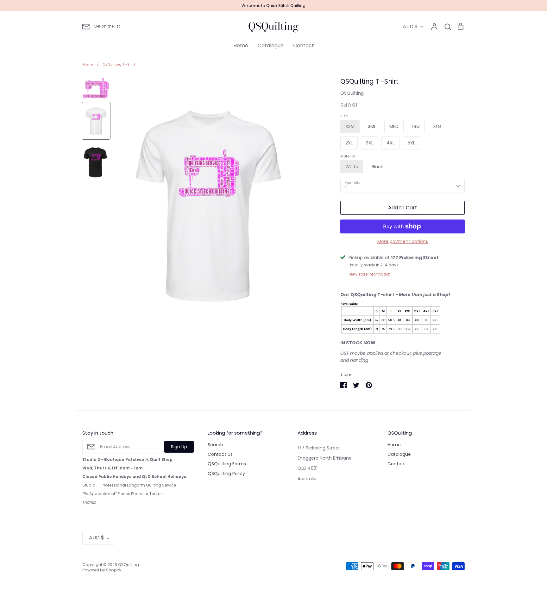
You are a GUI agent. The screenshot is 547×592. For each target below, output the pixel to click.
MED (394, 126)
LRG (416, 126)
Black (377, 166)
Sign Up (179, 446)
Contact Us (220, 454)
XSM (350, 126)
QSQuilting (273, 26)
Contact (303, 45)
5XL (411, 143)
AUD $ (410, 26)
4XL (390, 143)
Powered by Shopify (101, 570)
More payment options (402, 241)
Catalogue (271, 45)
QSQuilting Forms (227, 464)
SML (372, 126)
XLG (437, 126)
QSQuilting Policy (226, 473)
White (351, 166)
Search (215, 445)
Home (240, 45)
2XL (349, 143)
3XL (369, 143)
